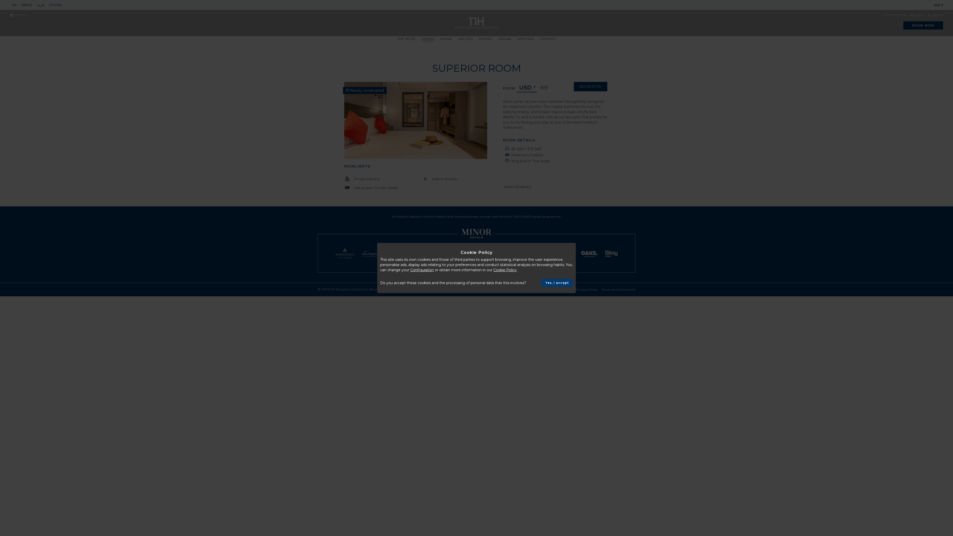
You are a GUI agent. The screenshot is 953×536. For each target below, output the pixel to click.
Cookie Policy (505, 270)
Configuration (422, 270)
